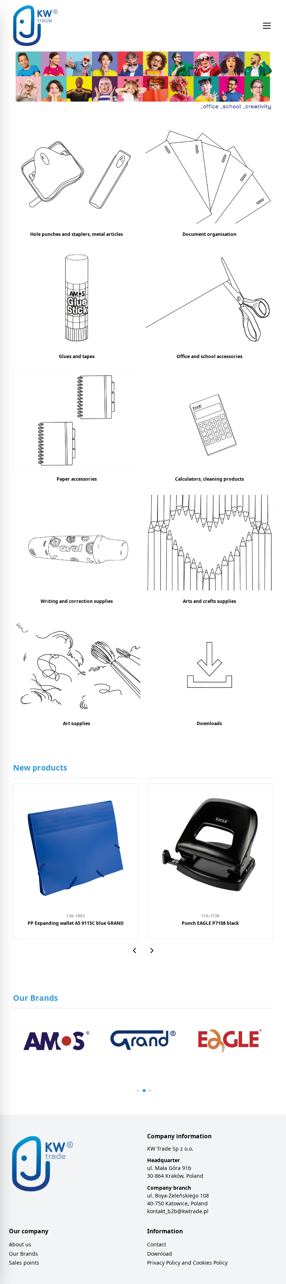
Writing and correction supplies (77, 601)
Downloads (209, 723)
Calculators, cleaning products (209, 479)
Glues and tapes (77, 356)
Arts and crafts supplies (209, 601)
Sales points (24, 1262)
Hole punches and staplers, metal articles (76, 234)
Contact (156, 1244)
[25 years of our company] (143, 82)
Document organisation (209, 234)
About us (20, 1244)
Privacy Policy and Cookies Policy (187, 1262)
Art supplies (76, 723)
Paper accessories (77, 479)
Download (159, 1253)
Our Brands (23, 1253)
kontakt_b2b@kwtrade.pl (178, 1211)
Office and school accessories (209, 356)
